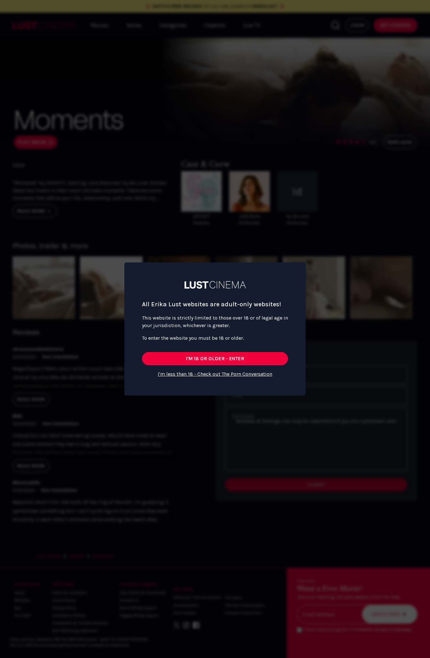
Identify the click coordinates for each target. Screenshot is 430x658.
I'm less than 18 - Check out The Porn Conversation (215, 374)
